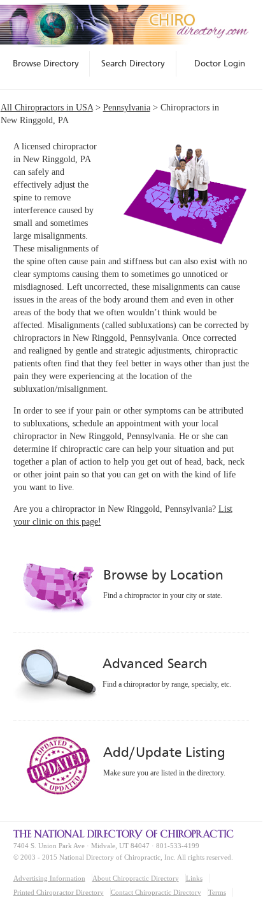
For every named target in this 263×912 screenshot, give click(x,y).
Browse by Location (163, 575)
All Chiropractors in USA (47, 107)
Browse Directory (46, 63)
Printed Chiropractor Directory (58, 892)
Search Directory (133, 63)
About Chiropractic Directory (135, 878)
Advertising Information (49, 878)
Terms (217, 892)
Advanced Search (155, 663)
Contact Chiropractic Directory (156, 892)
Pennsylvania (126, 107)
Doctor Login (219, 63)
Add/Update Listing (164, 752)
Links (194, 878)
